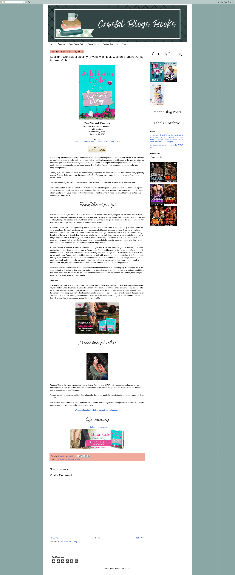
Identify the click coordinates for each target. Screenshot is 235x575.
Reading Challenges (110, 44)
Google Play (115, 142)
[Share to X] (83, 456)
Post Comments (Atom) (68, 542)
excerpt (64, 459)
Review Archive (93, 44)
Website (78, 410)
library (165, 145)
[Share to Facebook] (86, 456)
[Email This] (78, 456)
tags (151, 147)
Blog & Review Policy (76, 44)
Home (52, 44)
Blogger (127, 569)
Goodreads (104, 410)
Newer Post (54, 538)
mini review (171, 145)
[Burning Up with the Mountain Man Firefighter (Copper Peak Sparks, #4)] (170, 204)
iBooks (100, 142)
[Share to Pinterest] (89, 456)
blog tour (59, 459)
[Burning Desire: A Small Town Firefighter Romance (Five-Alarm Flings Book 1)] (170, 225)
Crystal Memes (165, 135)
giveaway (71, 459)
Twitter (96, 410)
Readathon (173, 139)
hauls (161, 145)
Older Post (140, 538)
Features (125, 44)
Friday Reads (155, 137)
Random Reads (163, 139)
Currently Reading (177, 135)
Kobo (106, 142)
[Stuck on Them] (157, 81)
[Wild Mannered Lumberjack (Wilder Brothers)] (157, 205)
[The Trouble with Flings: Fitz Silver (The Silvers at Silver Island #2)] (170, 81)
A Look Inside (154, 135)
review (179, 144)
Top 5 (180, 139)
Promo (77, 459)
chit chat (179, 142)
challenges (169, 142)
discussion (154, 145)
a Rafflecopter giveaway (97, 427)
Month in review (167, 137)
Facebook (87, 410)
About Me (61, 44)
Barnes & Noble (89, 142)
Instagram (115, 410)
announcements (156, 142)
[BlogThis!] (81, 456)
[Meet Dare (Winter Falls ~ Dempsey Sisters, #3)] (157, 104)
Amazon (78, 142)
